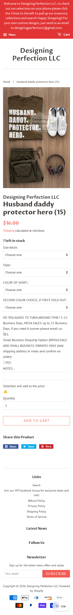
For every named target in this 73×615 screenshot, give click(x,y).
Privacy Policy (36, 506)
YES (8, 362)
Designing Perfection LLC (36, 55)
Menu (12, 34)
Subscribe (56, 574)
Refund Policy (36, 501)
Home (6, 82)
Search (36, 485)
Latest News (36, 528)
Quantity (9, 398)
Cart (66, 35)
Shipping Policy (36, 511)
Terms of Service (36, 517)
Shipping (8, 231)
